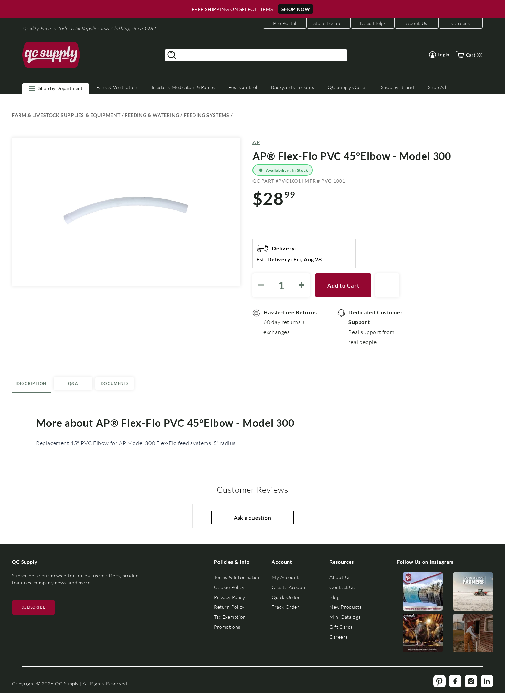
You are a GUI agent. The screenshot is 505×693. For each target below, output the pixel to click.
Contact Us (342, 587)
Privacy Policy (229, 597)
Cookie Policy (229, 587)
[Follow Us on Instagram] (423, 593)
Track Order (286, 607)
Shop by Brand (397, 87)
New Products (345, 607)
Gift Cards (341, 627)
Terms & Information (237, 577)
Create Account (289, 587)
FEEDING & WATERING (152, 115)
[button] (439, 55)
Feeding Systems (206, 115)
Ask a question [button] (252, 517)
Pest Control (242, 87)
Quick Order (286, 597)
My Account (285, 577)
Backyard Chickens (292, 87)
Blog (334, 597)
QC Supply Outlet (347, 87)
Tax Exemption (230, 617)
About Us (340, 577)
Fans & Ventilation (117, 87)
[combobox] (256, 55)
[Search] (171, 55)
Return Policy (229, 607)
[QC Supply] (51, 55)
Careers (338, 637)
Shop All (437, 87)
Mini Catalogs (345, 617)
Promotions (227, 627)
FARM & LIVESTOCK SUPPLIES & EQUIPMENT (66, 115)
